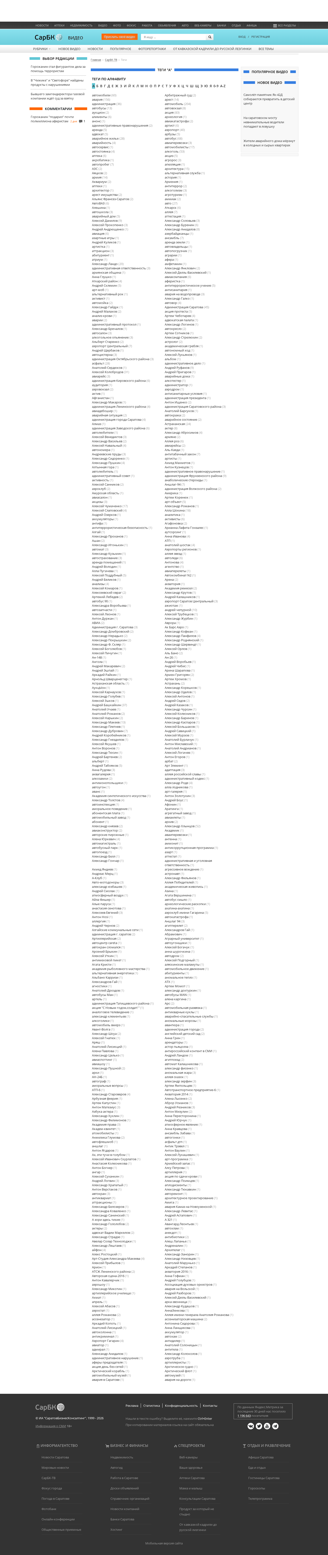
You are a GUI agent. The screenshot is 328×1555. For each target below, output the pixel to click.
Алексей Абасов (103, 1306)
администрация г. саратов (111, 934)
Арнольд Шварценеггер (110, 679)
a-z (222, 86)
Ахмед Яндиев (102, 869)
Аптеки (59, 25)
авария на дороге (178, 1379)
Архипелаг (173, 1250)
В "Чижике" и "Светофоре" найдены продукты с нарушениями (57, 82)
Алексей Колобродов (107, 372)
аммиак (170, 199)
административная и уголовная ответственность (188, 862)
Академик (172, 830)
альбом (170, 359)
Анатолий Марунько (180, 1263)
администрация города (182, 1029)
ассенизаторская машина (184, 1319)
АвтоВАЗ (98, 203)
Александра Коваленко (109, 1211)
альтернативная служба (182, 173)
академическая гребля (182, 346)
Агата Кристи (101, 964)
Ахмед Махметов (177, 463)
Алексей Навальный (107, 445)
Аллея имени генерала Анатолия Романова (197, 1315)
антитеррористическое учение (188, 285)
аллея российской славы (183, 774)
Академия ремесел (179, 588)
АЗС (95, 169)
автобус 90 (100, 601)
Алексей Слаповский (107, 510)
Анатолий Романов (106, 713)
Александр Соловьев (180, 220)
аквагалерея (101, 774)
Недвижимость (81, 25)
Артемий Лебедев (105, 597)
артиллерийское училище (111, 1293)
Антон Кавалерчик (106, 1280)
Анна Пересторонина (180, 1116)
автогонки (172, 1137)
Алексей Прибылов (106, 1263)
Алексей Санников (105, 484)
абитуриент (100, 255)
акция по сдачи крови (181, 1176)
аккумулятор (174, 1332)
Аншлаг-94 (173, 484)
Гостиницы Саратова (263, 1478)
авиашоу (98, 1064)
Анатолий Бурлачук (179, 739)
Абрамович (173, 934)
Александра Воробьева (109, 605)
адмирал (98, 1349)
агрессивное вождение (182, 869)
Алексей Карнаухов (106, 692)
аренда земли (175, 242)
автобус (170, 138)
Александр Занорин (179, 1254)
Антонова (172, 562)
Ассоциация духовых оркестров (188, 1284)
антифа (97, 523)
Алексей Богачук (177, 947)
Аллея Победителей (179, 882)
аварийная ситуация (107, 415)
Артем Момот (175, 986)
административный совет (111, 476)
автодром (172, 956)
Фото (117, 25)
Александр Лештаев (106, 1245)
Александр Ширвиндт (181, 644)
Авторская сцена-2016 (108, 1276)
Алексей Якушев (104, 744)
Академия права (104, 1124)
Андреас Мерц (102, 873)
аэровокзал (100, 389)
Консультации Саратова (197, 1498)
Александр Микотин (107, 1289)
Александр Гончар (105, 860)
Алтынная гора (103, 467)
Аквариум (99, 181)
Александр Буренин (179, 225)
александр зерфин (178, 1081)
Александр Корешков (181, 687)
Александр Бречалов (107, 329)
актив (96, 393)
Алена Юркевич (104, 839)
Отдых (236, 25)
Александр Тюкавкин (180, 1189)
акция (169, 112)
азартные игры (103, 238)
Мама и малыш (190, 1488)
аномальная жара (178, 1072)
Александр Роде (176, 783)
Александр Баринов (179, 718)
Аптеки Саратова (192, 1478)
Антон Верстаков (104, 1189)
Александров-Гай (104, 982)
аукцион (98, 112)
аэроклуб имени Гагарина (184, 912)
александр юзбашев (107, 886)
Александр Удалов (178, 692)
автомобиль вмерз (106, 1025)
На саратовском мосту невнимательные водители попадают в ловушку (263, 122)
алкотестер (173, 380)
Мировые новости (55, 1467)
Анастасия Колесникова (109, 1163)
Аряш (96, 1042)
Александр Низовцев (180, 1258)
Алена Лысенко (176, 1098)
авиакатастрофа (177, 121)
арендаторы (174, 1042)
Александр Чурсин (178, 709)
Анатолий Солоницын (181, 1345)
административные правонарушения (120, 125)
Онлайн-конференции (58, 1519)
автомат (98, 549)
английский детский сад (182, 1033)
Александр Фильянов (180, 878)
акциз (169, 156)
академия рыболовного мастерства (118, 969)
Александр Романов (179, 506)
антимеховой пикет (106, 960)
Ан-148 (97, 657)
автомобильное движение (184, 969)
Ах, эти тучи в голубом (109, 1155)
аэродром (172, 389)
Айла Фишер (101, 899)
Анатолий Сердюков (107, 367)
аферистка (172, 281)
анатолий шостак (178, 545)
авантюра (172, 1025)
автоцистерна (102, 354)
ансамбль (172, 238)
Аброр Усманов (176, 1103)
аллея (169, 212)
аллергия (99, 921)
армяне (170, 437)
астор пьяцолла (176, 1046)
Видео (102, 25)
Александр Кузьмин (106, 553)
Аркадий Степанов (178, 1267)
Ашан (96, 540)
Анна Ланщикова (177, 1328)
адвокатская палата (179, 320)
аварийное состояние (181, 419)
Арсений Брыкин (104, 951)
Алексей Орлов (176, 649)
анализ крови (102, 316)
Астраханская (175, 424)
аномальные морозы (181, 1020)
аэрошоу (98, 1284)
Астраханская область (108, 683)
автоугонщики (176, 943)
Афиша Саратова (260, 1457)
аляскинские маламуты (182, 964)
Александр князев (105, 826)
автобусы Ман (102, 995)
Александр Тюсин (105, 752)
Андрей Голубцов (178, 1280)
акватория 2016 (176, 1271)
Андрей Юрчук (176, 1120)
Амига (169, 1202)
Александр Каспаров (180, 722)
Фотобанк (49, 1509)
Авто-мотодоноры (105, 882)
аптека (97, 156)
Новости (42, 25)
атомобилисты (103, 1133)
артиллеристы (175, 1362)
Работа (147, 25)
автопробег (100, 164)
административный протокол (114, 324)
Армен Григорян (177, 675)
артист (170, 125)
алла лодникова (176, 787)
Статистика (151, 1405)
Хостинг (116, 1529)
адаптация (172, 770)
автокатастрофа (176, 917)
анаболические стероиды (184, 480)
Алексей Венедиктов (107, 437)
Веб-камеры (202, 25)
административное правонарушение (192, 471)
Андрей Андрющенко (108, 229)
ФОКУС (131, 25)
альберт (98, 761)
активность (100, 480)
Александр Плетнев (106, 726)
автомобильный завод (109, 817)
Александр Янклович (180, 268)
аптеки (97, 186)
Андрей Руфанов (177, 367)
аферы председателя (107, 1362)
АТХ (167, 982)
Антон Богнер (102, 1168)
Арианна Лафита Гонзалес (184, 527)
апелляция (173, 164)
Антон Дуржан (103, 618)
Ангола (97, 662)
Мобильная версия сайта (164, 1543)
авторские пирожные (108, 835)
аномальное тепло (179, 977)
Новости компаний (124, 1509)
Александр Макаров (107, 402)
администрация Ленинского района (119, 406)
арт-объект (173, 502)
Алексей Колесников (180, 713)
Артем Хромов (176, 679)
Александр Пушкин (106, 463)
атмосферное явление (181, 1124)
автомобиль (174, 104)
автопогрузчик (176, 251)
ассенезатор (101, 1319)
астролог (171, 341)
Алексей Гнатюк (104, 1038)
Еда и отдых (257, 1467)
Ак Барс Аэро (174, 627)
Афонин (170, 804)
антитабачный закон (180, 454)
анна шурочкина (177, 951)
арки (95, 1072)
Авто (185, 25)
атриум (97, 259)
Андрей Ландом (176, 1055)
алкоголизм (173, 190)
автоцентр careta (104, 943)
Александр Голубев (106, 696)
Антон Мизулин (176, 1111)
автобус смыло (176, 899)
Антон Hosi (100, 917)
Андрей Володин (104, 566)
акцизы (97, 502)
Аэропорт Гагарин (105, 1341)
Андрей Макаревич (106, 666)
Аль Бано (171, 653)
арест (169, 99)
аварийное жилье (105, 138)
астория (171, 177)
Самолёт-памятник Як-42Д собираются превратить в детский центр (269, 99)
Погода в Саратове (55, 1498)
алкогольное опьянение (110, 337)
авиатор (98, 1345)
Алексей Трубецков (179, 614)
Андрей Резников (178, 1107)
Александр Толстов (106, 800)
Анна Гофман (175, 1276)
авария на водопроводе (182, 294)
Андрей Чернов (103, 925)
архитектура (174, 169)
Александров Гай (177, 930)
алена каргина (175, 999)
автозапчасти (102, 610)
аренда (97, 130)
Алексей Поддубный (107, 575)
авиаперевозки (176, 143)
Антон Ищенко (176, 402)
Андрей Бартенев (105, 757)
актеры (97, 1228)
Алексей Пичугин (105, 653)
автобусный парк (105, 847)
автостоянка (101, 151)
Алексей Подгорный (180, 960)
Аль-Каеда (172, 450)
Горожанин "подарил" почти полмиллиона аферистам (52, 119)
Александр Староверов (109, 1094)
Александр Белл (103, 856)
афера (169, 259)
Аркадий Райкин (104, 675)
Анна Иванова (175, 536)
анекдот (171, 1232)
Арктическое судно (179, 1366)
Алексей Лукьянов (178, 354)
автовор (171, 303)
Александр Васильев (107, 441)
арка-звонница (176, 1302)
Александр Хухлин (105, 1116)
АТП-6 (96, 1090)
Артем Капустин (104, 1103)
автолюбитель (103, 471)
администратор (176, 385)
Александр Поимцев (180, 1181)
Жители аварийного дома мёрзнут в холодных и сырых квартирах (269, 143)
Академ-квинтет (104, 1129)
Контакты (210, 1405)
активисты (172, 519)
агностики (99, 986)
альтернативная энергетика (113, 973)
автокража (173, 415)
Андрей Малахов (104, 311)
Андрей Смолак (103, 891)
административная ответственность (119, 268)
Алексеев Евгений (105, 912)
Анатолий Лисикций (107, 1046)
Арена (169, 579)
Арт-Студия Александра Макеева (116, 1258)
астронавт (172, 873)
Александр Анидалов (180, 229)
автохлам (172, 1228)
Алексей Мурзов (177, 735)
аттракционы (102, 1202)
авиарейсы (173, 445)
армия (97, 177)
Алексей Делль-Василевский (186, 272)
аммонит (171, 843)
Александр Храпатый (107, 1185)
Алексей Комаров (105, 588)
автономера (101, 450)
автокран (99, 1193)
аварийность (101, 143)
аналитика (172, 514)
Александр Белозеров (108, 1206)
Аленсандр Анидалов (107, 1353)
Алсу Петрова (175, 1168)
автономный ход (177, 350)
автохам (171, 1336)
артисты (171, 458)
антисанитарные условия (183, 393)
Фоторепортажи (152, 49)
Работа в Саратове (124, 1478)
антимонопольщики (107, 783)
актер (169, 428)
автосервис (100, 147)
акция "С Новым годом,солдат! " (116, 1008)
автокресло (173, 329)
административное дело (183, 363)
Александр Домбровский (110, 631)
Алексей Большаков (180, 726)
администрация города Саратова (116, 419)
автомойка (100, 303)
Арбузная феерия (105, 1098)
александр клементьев (109, 1016)
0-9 (216, 86)
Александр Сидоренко (108, 458)
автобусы (99, 108)
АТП (167, 540)
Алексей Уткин (103, 956)
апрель (97, 1302)
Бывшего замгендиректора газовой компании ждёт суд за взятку (58, 96)
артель (97, 999)
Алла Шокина (175, 510)
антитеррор (173, 186)
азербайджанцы (177, 233)
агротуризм (173, 194)
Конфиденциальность (181, 1405)
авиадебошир (102, 411)
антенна (171, 839)
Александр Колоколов (181, 1353)
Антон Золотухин (178, 796)
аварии (97, 320)
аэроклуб (99, 489)
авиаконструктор (105, 830)
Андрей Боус (174, 800)
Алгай (96, 532)
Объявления (167, 25)
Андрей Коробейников (109, 735)
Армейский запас (177, 1163)
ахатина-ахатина (177, 908)
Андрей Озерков (104, 514)
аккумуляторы (103, 519)
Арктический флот (178, 1371)
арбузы (170, 134)
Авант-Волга (101, 1029)
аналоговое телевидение (110, 1012)
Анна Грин (172, 1038)
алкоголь (172, 151)
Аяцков (97, 173)
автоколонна (101, 1332)
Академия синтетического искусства (119, 796)
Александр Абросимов (181, 432)
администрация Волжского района (191, 489)
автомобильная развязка (183, 1008)
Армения (171, 181)
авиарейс (99, 376)
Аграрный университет (182, 938)
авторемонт (174, 1193)
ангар (96, 1172)
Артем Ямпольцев (178, 1085)
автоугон (99, 787)
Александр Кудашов (179, 1306)
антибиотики (174, 1237)
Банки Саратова (122, 1519)
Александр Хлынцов (179, 826)
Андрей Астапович (178, 1215)
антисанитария (176, 290)
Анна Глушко (102, 277)
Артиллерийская (104, 938)
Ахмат (96, 1297)
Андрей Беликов (104, 579)
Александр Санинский (108, 1215)
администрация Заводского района (118, 428)
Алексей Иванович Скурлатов (114, 1159)
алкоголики (100, 1020)
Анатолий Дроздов (106, 990)
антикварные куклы (179, 1012)
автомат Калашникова (181, 1064)
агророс (171, 160)
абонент (98, 822)
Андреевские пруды (106, 454)
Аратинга (172, 809)
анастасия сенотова (106, 908)
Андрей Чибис (175, 666)
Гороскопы (256, 1488)
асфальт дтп (173, 1142)
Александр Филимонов (109, 1120)
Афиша (252, 25)
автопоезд (99, 852)
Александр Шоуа (104, 1033)
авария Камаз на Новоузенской (188, 1206)
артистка (98, 246)
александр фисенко (179, 1068)
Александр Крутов (178, 592)
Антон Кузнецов (177, 467)
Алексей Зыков (103, 700)
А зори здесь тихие (106, 1219)
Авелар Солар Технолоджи (112, 1241)
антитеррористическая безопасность (120, 527)
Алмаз (96, 424)
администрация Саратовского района (193, 406)
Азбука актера (102, 1111)
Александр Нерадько (107, 636)
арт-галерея (173, 791)
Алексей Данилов (105, 220)
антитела (171, 1349)
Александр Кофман (179, 631)
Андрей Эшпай (103, 670)
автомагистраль (104, 843)
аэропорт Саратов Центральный (189, 601)
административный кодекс (185, 778)
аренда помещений (106, 562)
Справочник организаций (129, 1498)
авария (97, 99)
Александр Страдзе (106, 1237)
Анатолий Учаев (104, 709)
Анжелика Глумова (106, 1137)
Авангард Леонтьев (179, 1224)
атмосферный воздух (108, 895)
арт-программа (176, 1159)
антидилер (173, 1341)
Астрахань (172, 683)
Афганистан (100, 398)
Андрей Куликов (104, 242)
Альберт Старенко (105, 341)
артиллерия (173, 1172)
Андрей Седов (175, 700)
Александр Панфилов (180, 636)
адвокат (98, 134)
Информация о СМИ (51, 1426)
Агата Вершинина (178, 895)
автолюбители (103, 432)
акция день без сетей (107, 1366)
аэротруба (172, 1358)
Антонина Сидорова (180, 1323)
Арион (97, 1267)
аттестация (173, 216)
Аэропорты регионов (181, 549)
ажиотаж (171, 605)
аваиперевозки (176, 835)
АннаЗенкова (175, 1310)
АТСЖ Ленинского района (111, 1271)
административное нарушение (115, 1358)
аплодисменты (176, 1185)
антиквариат (101, 1198)
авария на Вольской (180, 1289)
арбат (169, 761)
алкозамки (100, 778)
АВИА (96, 623)
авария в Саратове (106, 1379)
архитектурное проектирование (189, 1198)
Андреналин (174, 1245)
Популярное (120, 49)
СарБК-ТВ (48, 1478)
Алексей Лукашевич (180, 1155)
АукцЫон (99, 687)
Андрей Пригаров (178, 372)
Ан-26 (169, 657)
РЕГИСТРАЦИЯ (260, 36)
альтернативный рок (107, 294)
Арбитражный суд (178, 95)
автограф (99, 1081)
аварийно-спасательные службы (189, 1016)
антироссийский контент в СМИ (188, 1051)
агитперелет (174, 925)
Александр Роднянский (182, 640)
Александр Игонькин (107, 545)
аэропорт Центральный (110, 346)
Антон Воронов (103, 748)
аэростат (98, 1310)
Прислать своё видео (119, 37)
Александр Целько (106, 1055)
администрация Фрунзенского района (193, 476)
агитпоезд (172, 1059)
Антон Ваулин (175, 1150)
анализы (98, 584)
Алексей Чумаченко (107, 506)
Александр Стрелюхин (181, 337)
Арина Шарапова (177, 670)
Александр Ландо (105, 264)
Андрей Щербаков (105, 350)
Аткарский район (105, 281)
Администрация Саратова (184, 307)
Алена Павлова (103, 1051)
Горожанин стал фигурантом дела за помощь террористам (58, 68)
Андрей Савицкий (178, 731)
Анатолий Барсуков (179, 411)
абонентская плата (106, 813)
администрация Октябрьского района (120, 359)
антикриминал (103, 1336)
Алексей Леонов (104, 614)
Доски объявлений (124, 1488)
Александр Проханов (107, 536)
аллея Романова (104, 1315)
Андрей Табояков (105, 765)
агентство (172, 566)
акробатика (100, 160)
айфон (97, 1250)
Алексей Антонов (177, 696)
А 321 (168, 1219)
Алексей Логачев (177, 752)
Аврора (170, 623)
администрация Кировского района (119, 380)
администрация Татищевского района (120, 1003)
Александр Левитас (179, 1211)
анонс (96, 121)
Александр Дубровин (107, 731)
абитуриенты (175, 973)
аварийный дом (104, 216)
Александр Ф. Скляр (106, 644)
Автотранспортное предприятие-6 (190, 1090)
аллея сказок (174, 1077)
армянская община (106, 272)
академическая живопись (184, 886)
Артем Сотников (177, 333)
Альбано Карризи (105, 977)
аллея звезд (173, 553)
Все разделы (287, 25)
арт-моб (98, 290)
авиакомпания (176, 277)
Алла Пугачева (103, 571)
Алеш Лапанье (176, 1241)
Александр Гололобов (108, 1224)
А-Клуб (97, 878)
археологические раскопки (185, 904)
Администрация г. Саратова (112, 627)
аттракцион (100, 251)
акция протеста (176, 311)
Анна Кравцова (176, 1129)
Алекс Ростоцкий (104, 1254)
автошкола (100, 212)
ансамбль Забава (178, 1133)
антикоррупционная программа (189, 847)
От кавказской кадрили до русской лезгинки (212, 49)
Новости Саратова (55, 1457)
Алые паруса (101, 904)
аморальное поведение (110, 809)
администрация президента (185, 398)
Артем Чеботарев (178, 316)
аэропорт (172, 130)
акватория (172, 584)
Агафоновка (174, 523)
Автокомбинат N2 (178, 575)
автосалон (99, 333)
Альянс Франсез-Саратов (110, 199)
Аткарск (170, 207)
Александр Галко (177, 298)
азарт (169, 852)
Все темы (266, 49)
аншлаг (97, 1146)
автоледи (171, 558)
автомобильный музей (109, 1375)
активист (98, 298)
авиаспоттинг (102, 1059)
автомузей (173, 1375)
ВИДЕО (75, 38)
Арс (167, 1003)
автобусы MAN (176, 995)
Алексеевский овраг (107, 592)
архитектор (100, 190)
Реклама (132, 1405)
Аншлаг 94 (172, 921)
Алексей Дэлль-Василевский (185, 1297)
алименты (99, 117)
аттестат (171, 856)
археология (173, 117)
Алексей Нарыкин (105, 718)
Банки (221, 25)
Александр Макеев (106, 722)
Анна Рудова (101, 770)
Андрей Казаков (176, 705)
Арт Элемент (174, 765)
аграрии (171, 255)
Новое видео (69, 49)
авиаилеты (173, 817)
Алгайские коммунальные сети (115, 930)
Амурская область (105, 493)
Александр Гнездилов (108, 739)
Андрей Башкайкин (106, 705)
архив (169, 822)
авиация (98, 233)
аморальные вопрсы (107, 1085)
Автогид (116, 1467)
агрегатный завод (178, 813)
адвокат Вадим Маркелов (111, 1232)
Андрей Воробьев (178, 662)
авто (168, 203)
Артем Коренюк (176, 497)
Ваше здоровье (190, 1467)
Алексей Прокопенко (107, 225)
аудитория (100, 385)
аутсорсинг (173, 532)
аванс (96, 791)
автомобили (101, 95)
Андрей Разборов (178, 1293)
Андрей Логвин (103, 1181)
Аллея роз (172, 441)
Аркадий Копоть (104, 1323)
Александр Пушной (106, 1068)
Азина (169, 891)
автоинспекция (103, 804)
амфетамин (173, 264)
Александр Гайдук (105, 307)
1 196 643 (244, 1415)
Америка (171, 493)
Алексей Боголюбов (107, 649)
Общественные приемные (61, 1529)
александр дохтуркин (181, 990)
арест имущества (105, 194)
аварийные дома (177, 376)
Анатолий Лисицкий (107, 1328)
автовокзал (173, 108)
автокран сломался (106, 947)
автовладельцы (176, 246)
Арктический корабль (108, 1371)
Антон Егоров (175, 757)
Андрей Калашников (180, 597)
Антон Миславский (179, 744)
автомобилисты (176, 147)
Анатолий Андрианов (180, 748)
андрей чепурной (178, 610)
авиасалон (100, 497)
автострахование (105, 558)
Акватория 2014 (176, 1094)
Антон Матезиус (104, 1107)
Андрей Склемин (104, 285)
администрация (103, 104)
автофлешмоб (102, 1142)
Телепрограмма (260, 1498)
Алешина (99, 207)
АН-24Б (97, 1077)
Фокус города (52, 1488)
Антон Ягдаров (103, 1150)
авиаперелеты (175, 571)
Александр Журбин (179, 618)
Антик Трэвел (174, 1146)
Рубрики (42, 49)
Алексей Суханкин (105, 1176)
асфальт (98, 363)
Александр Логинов (179, 324)
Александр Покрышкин (109, 640)
